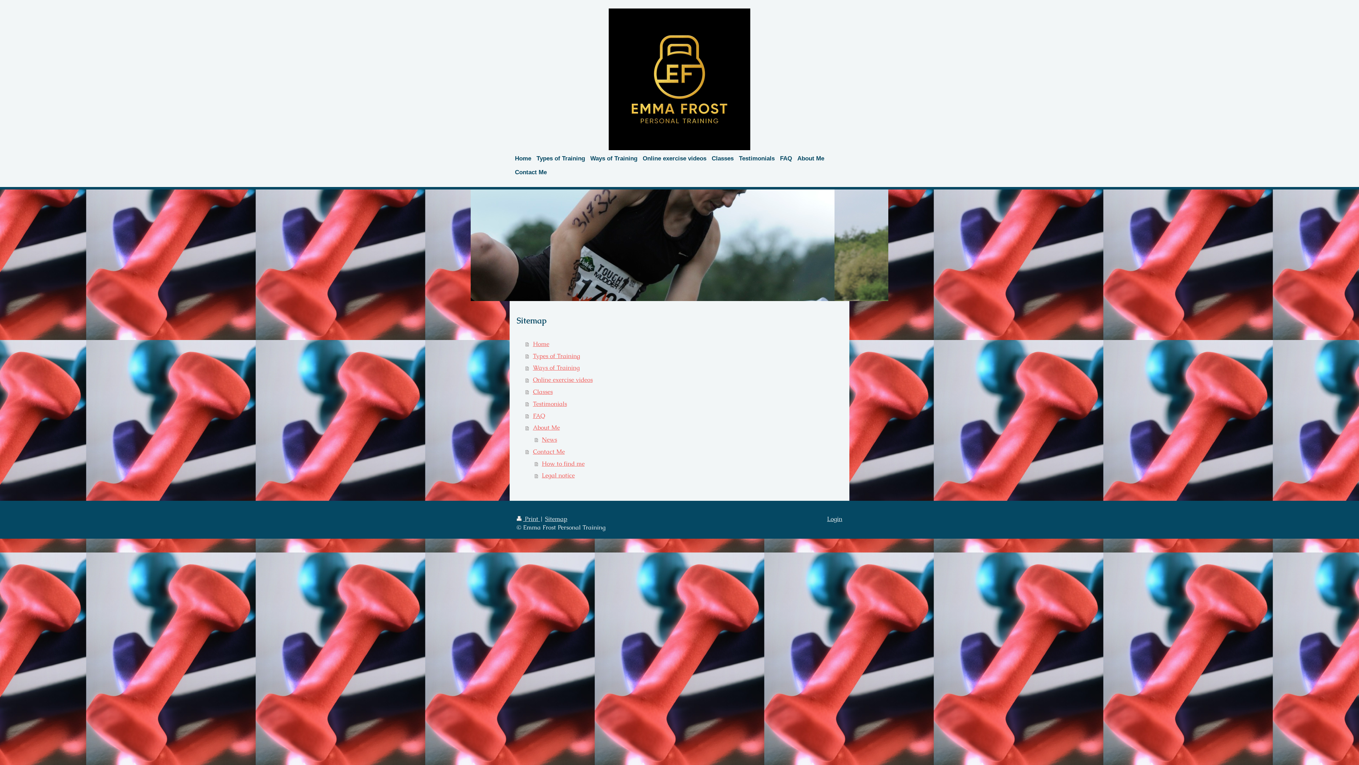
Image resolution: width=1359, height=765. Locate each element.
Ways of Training (556, 368)
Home (541, 344)
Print (531, 519)
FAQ (539, 416)
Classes (543, 392)
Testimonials (550, 404)
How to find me (563, 464)
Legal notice (558, 475)
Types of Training (556, 356)
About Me (546, 427)
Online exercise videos (563, 380)
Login (834, 519)
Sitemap (556, 519)
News (549, 439)
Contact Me (549, 451)
